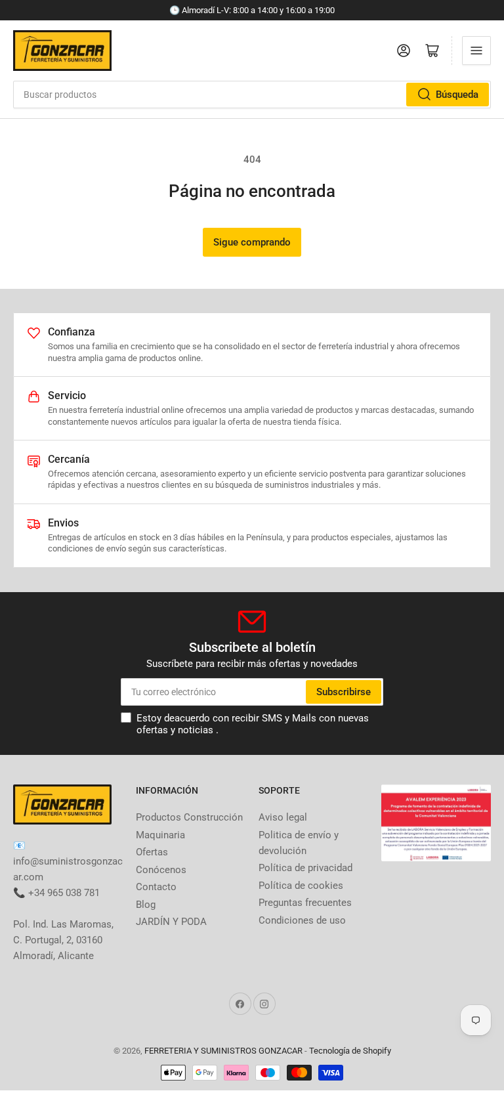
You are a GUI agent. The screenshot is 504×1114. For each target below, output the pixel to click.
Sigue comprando (252, 242)
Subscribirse (343, 692)
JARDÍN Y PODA (171, 922)
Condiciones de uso (302, 920)
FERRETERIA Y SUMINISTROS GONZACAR (223, 1051)
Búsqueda (457, 94)
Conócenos (161, 870)
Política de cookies (301, 885)
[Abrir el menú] (476, 50)
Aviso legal (283, 817)
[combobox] (252, 94)
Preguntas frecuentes (305, 903)
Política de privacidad (305, 868)
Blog (146, 904)
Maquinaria (160, 835)
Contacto (156, 887)
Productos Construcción (189, 817)
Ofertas (152, 852)
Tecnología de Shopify (350, 1051)
